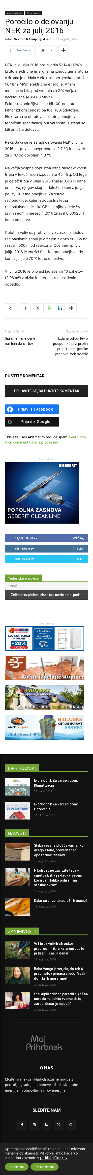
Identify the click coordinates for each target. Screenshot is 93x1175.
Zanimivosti (33, 13)
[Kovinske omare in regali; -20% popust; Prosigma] (44, 653)
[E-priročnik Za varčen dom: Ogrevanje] (17, 810)
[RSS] (46, 1125)
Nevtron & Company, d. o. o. (33, 39)
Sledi (81, 548)
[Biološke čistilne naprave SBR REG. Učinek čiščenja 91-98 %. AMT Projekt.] (44, 742)
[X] (37, 308)
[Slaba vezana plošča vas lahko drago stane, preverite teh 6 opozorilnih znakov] (17, 852)
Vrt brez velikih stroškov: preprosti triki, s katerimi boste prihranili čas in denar (59, 948)
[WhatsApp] (48, 308)
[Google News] (71, 1125)
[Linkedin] (60, 308)
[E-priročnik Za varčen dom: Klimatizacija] (17, 787)
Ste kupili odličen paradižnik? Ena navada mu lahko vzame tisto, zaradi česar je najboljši (61, 999)
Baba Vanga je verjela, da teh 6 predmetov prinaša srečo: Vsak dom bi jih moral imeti (59, 973)
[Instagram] (34, 1125)
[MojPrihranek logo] (46, 1042)
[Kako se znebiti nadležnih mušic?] (17, 907)
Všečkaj (79, 538)
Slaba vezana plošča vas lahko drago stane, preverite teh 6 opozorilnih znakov (59, 850)
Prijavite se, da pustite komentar (46, 391)
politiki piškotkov (53, 1157)
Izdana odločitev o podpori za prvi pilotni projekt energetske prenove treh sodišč (70, 346)
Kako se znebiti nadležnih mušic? (61, 901)
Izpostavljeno (14, 13)
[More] (63, 50)
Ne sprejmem (44, 1167)
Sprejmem (17, 1167)
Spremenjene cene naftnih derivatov (20, 341)
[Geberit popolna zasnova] (42, 522)
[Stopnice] (44, 682)
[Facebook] (26, 308)
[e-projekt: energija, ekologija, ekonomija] (44, 712)
